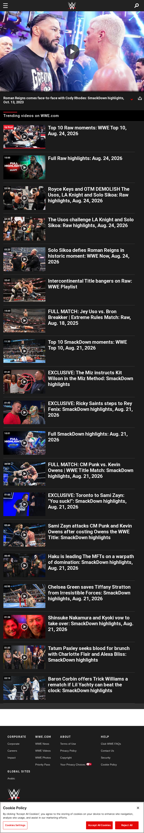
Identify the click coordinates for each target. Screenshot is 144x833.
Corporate (14, 743)
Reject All (126, 825)
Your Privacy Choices (72, 764)
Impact (12, 757)
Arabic (11, 778)
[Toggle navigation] (5, 5)
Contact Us (107, 750)
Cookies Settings (15, 825)
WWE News (42, 743)
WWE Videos (43, 750)
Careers (12, 750)
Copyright (66, 757)
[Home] (72, 6)
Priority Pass (42, 764)
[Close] (138, 808)
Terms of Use (68, 743)
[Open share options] (140, 98)
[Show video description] (132, 98)
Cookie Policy (109, 764)
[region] (72, 817)
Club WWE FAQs (111, 743)
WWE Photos (43, 757)
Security (105, 757)
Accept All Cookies (99, 825)
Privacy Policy (68, 750)
